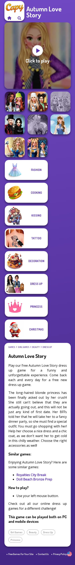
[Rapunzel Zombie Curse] (60, 102)
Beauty (36, 347)
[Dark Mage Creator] (38, 124)
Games (11, 347)
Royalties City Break (31, 475)
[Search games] (19, 18)
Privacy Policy (60, 554)
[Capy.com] (9, 18)
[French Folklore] (60, 124)
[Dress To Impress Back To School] (38, 102)
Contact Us (43, 554)
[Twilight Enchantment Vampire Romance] (15, 124)
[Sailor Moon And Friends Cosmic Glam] (38, 147)
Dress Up (47, 347)
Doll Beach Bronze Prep (34, 479)
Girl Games (23, 347)
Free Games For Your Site (20, 554)
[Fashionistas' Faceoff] (15, 102)
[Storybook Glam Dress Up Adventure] (15, 147)
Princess (15, 539)
